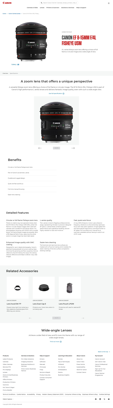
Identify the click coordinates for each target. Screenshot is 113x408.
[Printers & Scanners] (60, 8)
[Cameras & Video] (38, 8)
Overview (5, 73)
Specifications (14, 73)
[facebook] (95, 399)
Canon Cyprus (7, 399)
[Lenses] (45, 8)
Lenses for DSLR (67, 32)
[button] (39, 148)
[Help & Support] (87, 8)
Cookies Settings (104, 394)
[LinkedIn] (100, 399)
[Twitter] (104, 399)
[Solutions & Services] (75, 8)
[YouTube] (108, 399)
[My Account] (108, 3)
